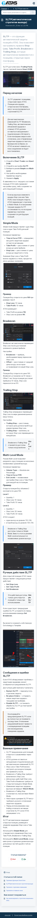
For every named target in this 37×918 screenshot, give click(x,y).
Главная (4, 9)
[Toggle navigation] (34, 3)
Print (8, 872)
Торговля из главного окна (14, 890)
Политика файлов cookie (23, 915)
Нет (14, 859)
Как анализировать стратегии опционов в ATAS (19, 899)
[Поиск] (33, 12)
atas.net (8, 915)
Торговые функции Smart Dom (15, 880)
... (11, 9)
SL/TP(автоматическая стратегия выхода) (19, 884)
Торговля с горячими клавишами (16, 887)
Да (25, 859)
